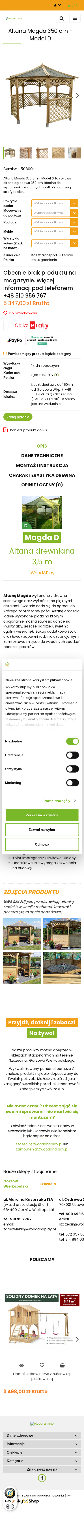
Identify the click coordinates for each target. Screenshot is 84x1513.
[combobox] (54, 203)
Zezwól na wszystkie (42, 815)
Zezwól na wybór (42, 830)
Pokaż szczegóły (57, 801)
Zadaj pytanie (18, 417)
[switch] (72, 755)
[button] (42, 1435)
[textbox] (51, 203)
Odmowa (42, 844)
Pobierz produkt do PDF (29, 430)
